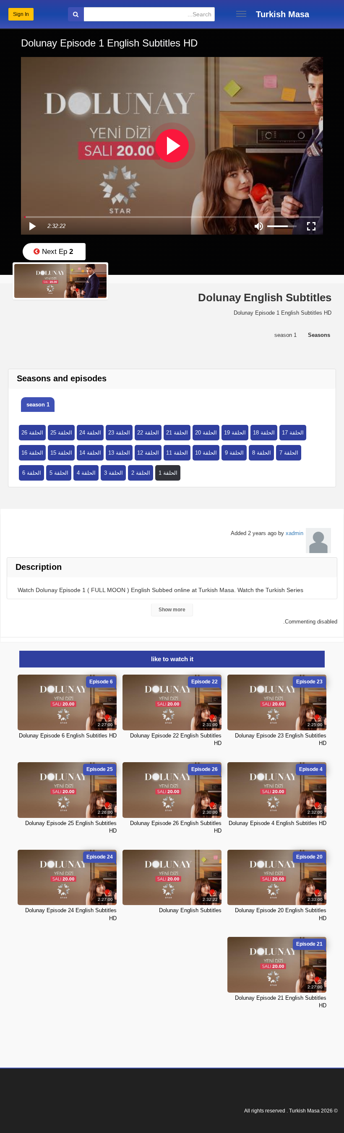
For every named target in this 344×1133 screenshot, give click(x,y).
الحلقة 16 (32, 453)
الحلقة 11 (177, 453)
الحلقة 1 (168, 473)
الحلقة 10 (206, 453)
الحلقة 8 (261, 453)
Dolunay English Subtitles (190, 910)
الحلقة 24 (90, 432)
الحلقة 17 (293, 432)
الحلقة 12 (148, 453)
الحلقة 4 (86, 473)
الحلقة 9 (234, 453)
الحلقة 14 (90, 453)
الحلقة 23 (119, 432)
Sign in (21, 14)
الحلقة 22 (148, 432)
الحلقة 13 (119, 453)
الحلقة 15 (61, 453)
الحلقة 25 (61, 432)
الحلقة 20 (206, 432)
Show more (172, 610)
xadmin (294, 533)
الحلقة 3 (113, 473)
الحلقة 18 (264, 432)
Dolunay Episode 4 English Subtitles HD (277, 823)
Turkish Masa (282, 14)
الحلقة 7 (288, 453)
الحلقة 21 (177, 432)
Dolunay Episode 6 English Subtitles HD (68, 735)
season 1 (38, 404)
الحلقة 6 (31, 473)
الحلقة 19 (235, 432)
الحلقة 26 (32, 432)
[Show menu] (241, 13)
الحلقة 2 (140, 473)
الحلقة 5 (59, 473)
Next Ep (56, 252)
